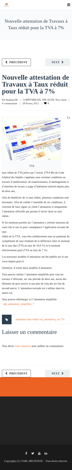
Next (56, 62)
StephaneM (12, 99)
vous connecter (23, 346)
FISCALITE (48, 99)
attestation (49, 319)
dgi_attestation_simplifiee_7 (18, 304)
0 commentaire (9, 103)
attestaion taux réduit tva (29, 319)
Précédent (18, 62)
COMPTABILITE (32, 99)
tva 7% (61, 319)
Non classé (61, 99)
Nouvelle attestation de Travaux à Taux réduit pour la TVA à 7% (35, 84)
